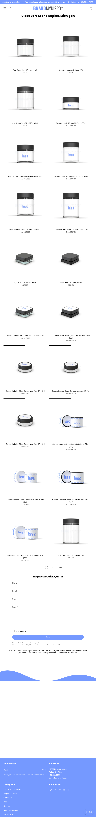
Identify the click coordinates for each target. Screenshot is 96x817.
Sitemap (7, 806)
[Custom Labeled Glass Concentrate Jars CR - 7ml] (70, 367)
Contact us (8, 798)
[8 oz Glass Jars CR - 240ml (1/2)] (70, 531)
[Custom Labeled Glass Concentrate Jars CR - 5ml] (25, 367)
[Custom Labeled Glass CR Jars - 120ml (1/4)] (25, 205)
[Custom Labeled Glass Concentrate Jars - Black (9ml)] (70, 475)
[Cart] (91, 8)
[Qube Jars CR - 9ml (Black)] (70, 258)
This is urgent (21, 631)
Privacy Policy (46, 645)
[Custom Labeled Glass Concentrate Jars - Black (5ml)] (70, 420)
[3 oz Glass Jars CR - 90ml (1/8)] (70, 46)
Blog (5, 802)
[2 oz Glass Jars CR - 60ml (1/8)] (25, 46)
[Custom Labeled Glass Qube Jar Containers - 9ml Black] (70, 311)
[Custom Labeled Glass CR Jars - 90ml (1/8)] (70, 152)
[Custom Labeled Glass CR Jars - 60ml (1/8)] (25, 152)
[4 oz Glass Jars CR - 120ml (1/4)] (25, 99)
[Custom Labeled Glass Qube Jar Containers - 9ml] (25, 311)
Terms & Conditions (11, 810)
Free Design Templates (12, 789)
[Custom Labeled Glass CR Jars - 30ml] (70, 99)
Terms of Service (58, 645)
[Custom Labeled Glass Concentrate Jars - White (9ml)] (25, 531)
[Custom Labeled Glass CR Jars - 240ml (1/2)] (70, 205)
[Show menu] (4, 8)
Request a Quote (10, 793)
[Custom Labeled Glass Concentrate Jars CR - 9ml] (25, 420)
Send (48, 637)
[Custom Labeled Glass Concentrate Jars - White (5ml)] (25, 475)
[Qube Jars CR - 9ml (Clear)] (25, 258)
